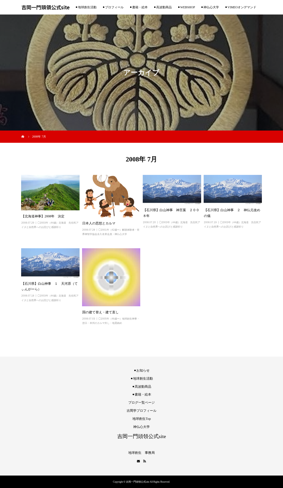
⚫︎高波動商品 (163, 7)
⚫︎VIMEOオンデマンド (240, 7)
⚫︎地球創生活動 (86, 7)
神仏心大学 (141, 427)
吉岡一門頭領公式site (45, 7)
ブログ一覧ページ (141, 402)
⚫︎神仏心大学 (210, 7)
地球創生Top (141, 418)
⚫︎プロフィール (113, 7)
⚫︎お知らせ (142, 370)
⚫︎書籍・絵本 (138, 7)
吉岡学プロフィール (141, 410)
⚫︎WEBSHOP (186, 7)
